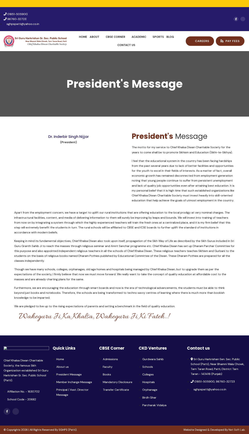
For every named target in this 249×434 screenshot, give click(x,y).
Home (83, 37)
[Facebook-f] (236, 19)
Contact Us (126, 45)
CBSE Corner (115, 37)
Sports (158, 37)
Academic (139, 37)
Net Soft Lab (237, 430)
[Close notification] (243, 3)
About (94, 37)
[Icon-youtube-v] (242, 19)
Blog (170, 37)
